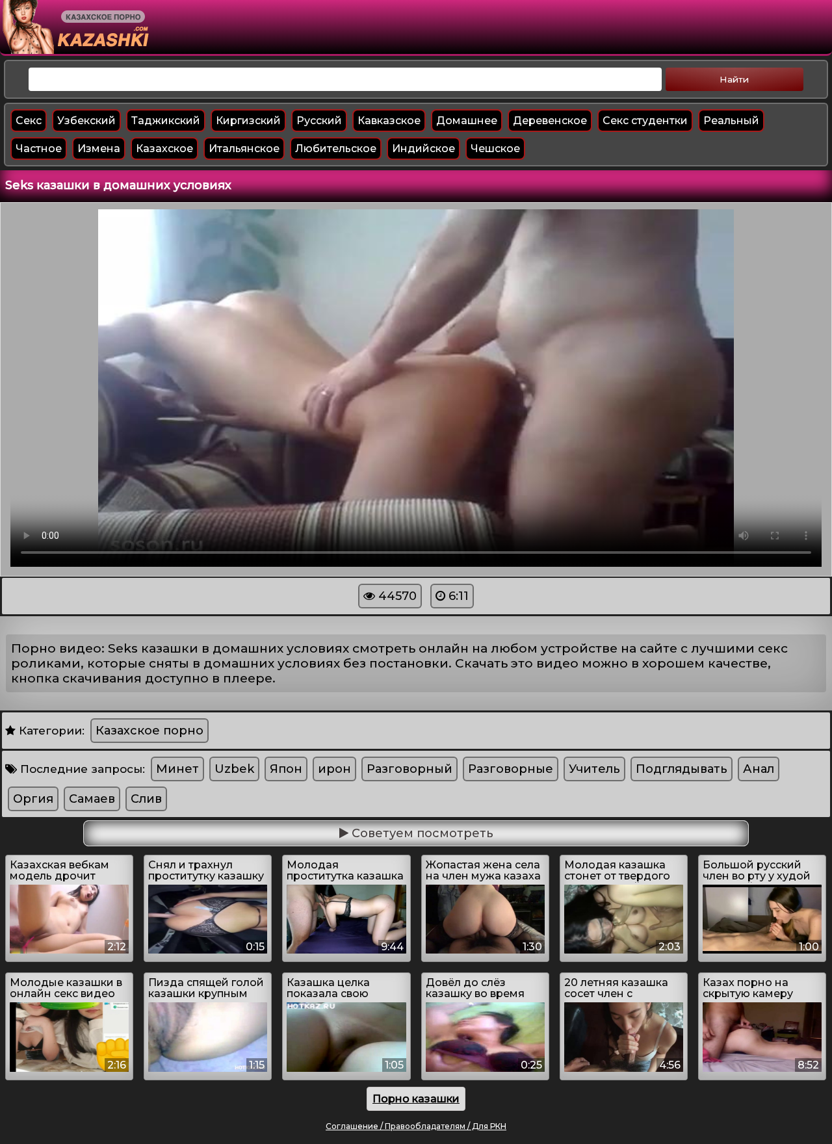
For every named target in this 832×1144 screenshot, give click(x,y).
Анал (758, 769)
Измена (98, 148)
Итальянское (244, 148)
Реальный (731, 120)
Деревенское (550, 120)
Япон (286, 769)
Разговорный (409, 769)
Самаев (92, 799)
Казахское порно (149, 730)
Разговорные (510, 769)
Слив (146, 799)
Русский (319, 120)
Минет (177, 769)
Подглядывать (681, 769)
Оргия (33, 799)
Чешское (495, 148)
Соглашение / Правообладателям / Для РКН (416, 1126)
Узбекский (86, 120)
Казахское (164, 148)
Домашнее (466, 120)
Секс (29, 120)
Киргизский (248, 120)
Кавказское (389, 120)
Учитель (594, 769)
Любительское (335, 148)
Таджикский (165, 120)
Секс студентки (645, 120)
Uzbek (234, 769)
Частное (39, 148)
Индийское (423, 148)
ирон (334, 769)
